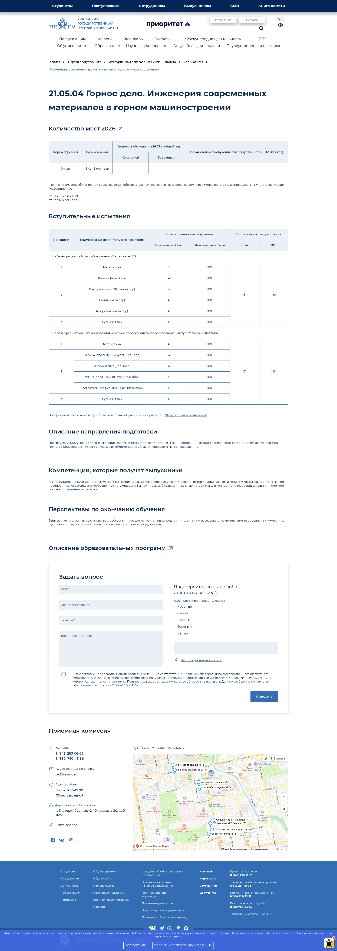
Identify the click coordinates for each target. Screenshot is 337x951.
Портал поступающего (84, 62)
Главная (54, 62)
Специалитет (193, 62)
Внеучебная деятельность (197, 46)
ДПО (263, 39)
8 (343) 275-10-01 (241, 875)
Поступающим (106, 6)
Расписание (223, 20)
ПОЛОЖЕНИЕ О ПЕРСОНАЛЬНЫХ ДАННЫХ (183, 945)
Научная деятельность (146, 46)
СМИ (234, 6)
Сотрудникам (152, 6)
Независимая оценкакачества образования (157, 884)
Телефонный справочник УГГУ (251, 914)
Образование (107, 46)
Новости (104, 39)
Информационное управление (163, 910)
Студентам (62, 6)
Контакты (161, 39)
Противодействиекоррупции (154, 894)
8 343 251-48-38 (240, 885)
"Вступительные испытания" (186, 415)
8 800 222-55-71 (240, 896)
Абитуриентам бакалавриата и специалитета (142, 62)
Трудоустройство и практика (253, 46)
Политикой (191, 674)
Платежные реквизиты (157, 903)
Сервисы (252, 20)
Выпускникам (197, 6)
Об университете (72, 46)
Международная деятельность (212, 39)
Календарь (133, 39)
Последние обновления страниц (164, 917)
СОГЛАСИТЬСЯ (135, 945)
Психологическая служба (247, 903)
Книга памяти (271, 6)
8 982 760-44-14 (241, 907)
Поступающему (103, 885)
